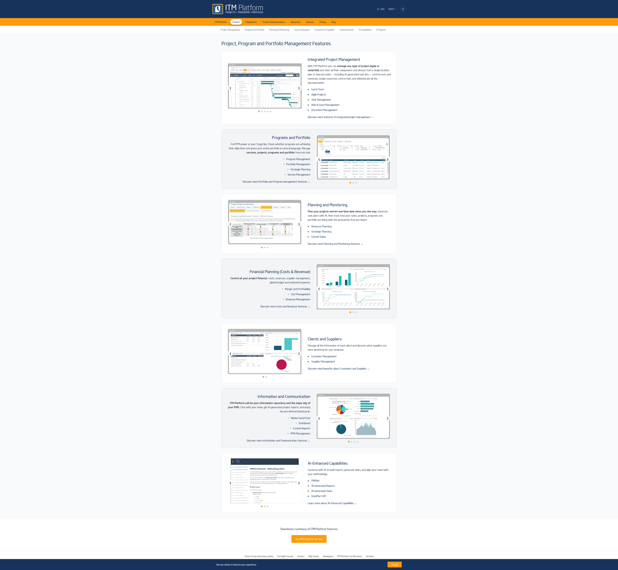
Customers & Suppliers (324, 29)
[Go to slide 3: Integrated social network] (355, 441)
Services (310, 21)
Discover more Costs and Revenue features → (285, 306)
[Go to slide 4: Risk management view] (267, 111)
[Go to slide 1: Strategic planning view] (262, 247)
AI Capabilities (365, 29)
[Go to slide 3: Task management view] (265, 111)
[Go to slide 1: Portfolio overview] (350, 183)
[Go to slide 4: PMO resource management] (357, 441)
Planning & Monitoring (279, 29)
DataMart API (318, 496)
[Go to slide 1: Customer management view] (263, 377)
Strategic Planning (300, 169)
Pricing (323, 21)
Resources (295, 21)
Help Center (313, 556)
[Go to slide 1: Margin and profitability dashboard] (350, 312)
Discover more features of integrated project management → (341, 117)
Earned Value (318, 236)
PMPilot (315, 480)
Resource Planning (321, 226)
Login (382, 9)
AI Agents (380, 29)
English (391, 9)
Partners (370, 556)
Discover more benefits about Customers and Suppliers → (339, 368)
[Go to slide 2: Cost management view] (353, 312)
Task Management (321, 99)
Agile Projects (318, 94)
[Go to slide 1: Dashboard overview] (349, 441)
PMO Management (300, 433)
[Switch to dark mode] (403, 9)
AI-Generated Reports (323, 485)
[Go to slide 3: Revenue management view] (356, 312)
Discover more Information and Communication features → (278, 440)
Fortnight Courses (285, 556)
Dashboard (304, 423)
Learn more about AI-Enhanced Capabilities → (332, 503)
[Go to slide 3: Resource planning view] (267, 247)
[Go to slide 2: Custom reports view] (352, 441)
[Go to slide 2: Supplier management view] (266, 377)
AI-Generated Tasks (321, 490)
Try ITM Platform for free (309, 539)
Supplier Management (323, 361)
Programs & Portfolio (254, 29)
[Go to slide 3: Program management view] (356, 183)
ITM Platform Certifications (349, 556)
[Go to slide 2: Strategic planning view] (353, 183)
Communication (347, 29)
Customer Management (324, 356)
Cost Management (300, 294)
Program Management (298, 159)
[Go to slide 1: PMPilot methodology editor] (262, 506)
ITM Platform (221, 21)
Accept (394, 564)
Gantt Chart (317, 89)
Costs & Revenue (301, 29)
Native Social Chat (300, 417)
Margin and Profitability (297, 288)
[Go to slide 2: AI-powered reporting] (265, 506)
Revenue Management (298, 299)
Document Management (324, 109)
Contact (300, 556)
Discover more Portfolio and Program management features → (276, 181)
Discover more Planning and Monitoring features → (335, 243)
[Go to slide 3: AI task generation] (267, 506)
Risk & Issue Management (325, 104)
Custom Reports (301, 428)
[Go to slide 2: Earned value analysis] (265, 247)
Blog (334, 21)
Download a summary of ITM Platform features (309, 529)
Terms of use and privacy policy (258, 556)
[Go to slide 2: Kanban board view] (262, 111)
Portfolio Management (298, 164)
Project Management (230, 29)
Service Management (299, 174)
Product (236, 21)
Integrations (251, 21)
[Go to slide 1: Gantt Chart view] (259, 111)
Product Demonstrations (273, 21)
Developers (328, 556)
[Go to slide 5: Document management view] (270, 111)
